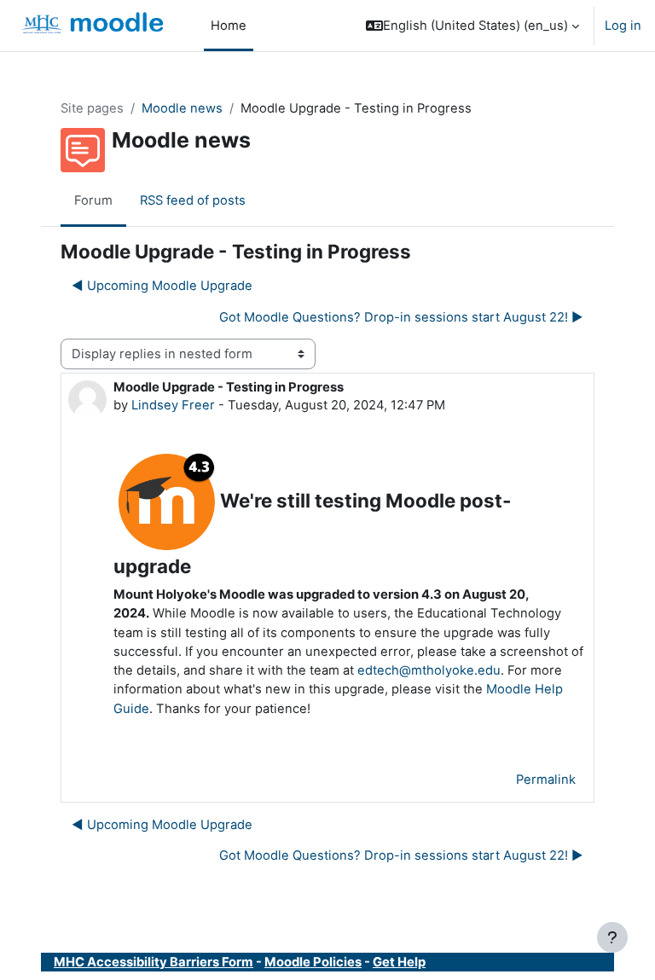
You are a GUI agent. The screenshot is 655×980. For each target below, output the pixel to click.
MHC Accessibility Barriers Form (153, 962)
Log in (623, 25)
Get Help (399, 962)
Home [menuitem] (228, 25)
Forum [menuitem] (93, 200)
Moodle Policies (313, 962)
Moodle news (182, 108)
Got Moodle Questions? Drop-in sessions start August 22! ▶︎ (401, 317)
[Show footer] (612, 937)
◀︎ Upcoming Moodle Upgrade (162, 285)
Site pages (92, 108)
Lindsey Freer (173, 405)
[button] (472, 25)
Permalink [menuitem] (546, 779)
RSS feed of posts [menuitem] (193, 200)
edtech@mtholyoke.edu (429, 670)
